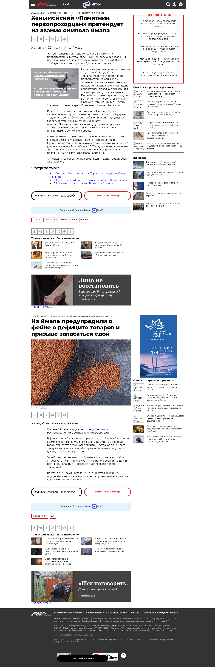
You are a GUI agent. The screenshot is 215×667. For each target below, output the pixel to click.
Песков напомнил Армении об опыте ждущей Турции (164, 173)
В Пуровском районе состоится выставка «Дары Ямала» (90, 180)
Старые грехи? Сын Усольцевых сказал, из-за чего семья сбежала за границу (164, 125)
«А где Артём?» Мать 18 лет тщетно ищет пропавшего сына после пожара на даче (164, 94)
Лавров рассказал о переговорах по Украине (163, 194)
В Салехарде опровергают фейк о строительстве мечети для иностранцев (61, 541)
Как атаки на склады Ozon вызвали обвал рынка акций (163, 205)
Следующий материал (83, 658)
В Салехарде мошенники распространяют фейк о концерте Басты (61, 551)
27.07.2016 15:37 (38, 13)
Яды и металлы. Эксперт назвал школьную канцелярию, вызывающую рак (162, 135)
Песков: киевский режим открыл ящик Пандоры (162, 184)
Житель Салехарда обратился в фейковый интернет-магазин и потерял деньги (110, 541)
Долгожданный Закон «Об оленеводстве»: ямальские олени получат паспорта (61, 265)
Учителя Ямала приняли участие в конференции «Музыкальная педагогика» (159, 49)
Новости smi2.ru (41, 306)
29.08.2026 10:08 (39, 316)
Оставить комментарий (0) (108, 196)
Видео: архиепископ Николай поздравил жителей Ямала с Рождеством (59, 255)
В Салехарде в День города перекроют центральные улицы (158, 74)
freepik (43, 407)
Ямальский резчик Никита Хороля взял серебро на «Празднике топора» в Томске (158, 62)
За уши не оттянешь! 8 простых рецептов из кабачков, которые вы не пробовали (165, 428)
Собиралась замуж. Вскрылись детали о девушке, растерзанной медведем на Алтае (163, 397)
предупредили (96, 429)
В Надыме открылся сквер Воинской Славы (82, 183)
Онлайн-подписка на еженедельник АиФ (106, 613)
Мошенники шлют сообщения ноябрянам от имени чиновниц (110, 550)
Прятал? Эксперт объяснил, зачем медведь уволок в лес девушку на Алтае (163, 387)
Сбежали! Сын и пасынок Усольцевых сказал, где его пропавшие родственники (165, 418)
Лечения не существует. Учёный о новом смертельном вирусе (163, 113)
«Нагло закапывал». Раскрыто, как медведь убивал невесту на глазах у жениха (164, 146)
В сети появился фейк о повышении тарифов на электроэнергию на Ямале (58, 561)
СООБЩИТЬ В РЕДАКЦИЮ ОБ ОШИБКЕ (161, 613)
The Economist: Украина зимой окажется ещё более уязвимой (161, 163)
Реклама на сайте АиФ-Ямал (68, 613)
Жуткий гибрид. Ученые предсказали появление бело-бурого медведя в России (165, 408)
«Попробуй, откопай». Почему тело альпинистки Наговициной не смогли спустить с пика (164, 439)
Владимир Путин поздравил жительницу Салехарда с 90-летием (109, 245)
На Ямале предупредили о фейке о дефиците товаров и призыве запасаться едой (158, 36)
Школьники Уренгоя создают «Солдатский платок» (109, 253)
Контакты (135, 613)
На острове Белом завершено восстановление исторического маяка (158, 24)
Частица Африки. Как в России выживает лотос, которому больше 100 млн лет (164, 104)
